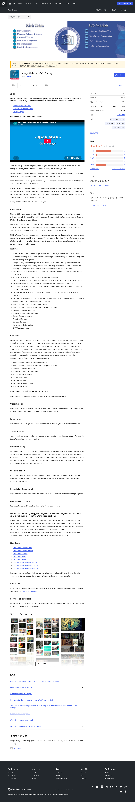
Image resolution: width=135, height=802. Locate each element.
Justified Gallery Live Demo (23, 109)
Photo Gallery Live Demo (22, 106)
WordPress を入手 (125, 3)
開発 (46, 85)
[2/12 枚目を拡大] (31, 640)
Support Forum (27, 591)
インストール (36, 85)
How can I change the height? (21, 694)
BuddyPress (109, 778)
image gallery (120, 119)
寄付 (83, 775)
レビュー (23, 85)
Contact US (37, 591)
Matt (107, 772)
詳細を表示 (94, 133)
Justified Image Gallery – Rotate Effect (27, 565)
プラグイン (35, 775)
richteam (29, 76)
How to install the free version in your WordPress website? (31, 700)
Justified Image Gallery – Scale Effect (26, 562)
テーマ (34, 772)
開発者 (58, 775)
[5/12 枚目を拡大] (57, 620)
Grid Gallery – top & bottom (23, 551)
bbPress (108, 775)
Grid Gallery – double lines (22, 548)
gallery (112, 119)
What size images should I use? (21, 720)
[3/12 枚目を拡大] (31, 659)
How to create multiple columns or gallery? (25, 726)
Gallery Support (18, 112)
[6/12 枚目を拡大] (57, 643)
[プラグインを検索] (29, 17)
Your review (94, 169)
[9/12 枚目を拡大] (82, 620)
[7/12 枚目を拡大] (57, 660)
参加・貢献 (84, 769)
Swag (83, 778)
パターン (35, 778)
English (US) (121, 115)
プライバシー (12, 778)
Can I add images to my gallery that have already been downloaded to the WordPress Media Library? (44, 706)
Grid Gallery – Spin (19, 557)
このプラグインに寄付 (98, 205)
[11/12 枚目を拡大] (82, 657)
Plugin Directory (13, 10)
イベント (83, 772)
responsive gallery (118, 127)
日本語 (29, 789)
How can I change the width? (21, 687)
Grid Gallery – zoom (20, 554)
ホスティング (12, 775)
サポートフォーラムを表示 (99, 185)
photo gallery (120, 123)
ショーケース (36, 769)
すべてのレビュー (118, 169)
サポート (121, 85)
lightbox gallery (110, 123)
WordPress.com (111, 769)
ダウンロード (119, 75)
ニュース (10, 772)
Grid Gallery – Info (19, 560)
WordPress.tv (61, 778)
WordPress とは (13, 769)
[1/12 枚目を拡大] (31, 620)
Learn (58, 769)
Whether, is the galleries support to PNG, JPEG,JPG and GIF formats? (35, 681)
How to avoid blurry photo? (20, 714)
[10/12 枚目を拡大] (82, 635)
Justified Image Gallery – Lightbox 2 (26, 568)
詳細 (13, 85)
